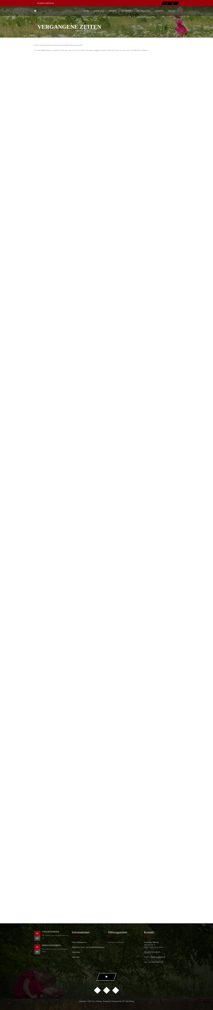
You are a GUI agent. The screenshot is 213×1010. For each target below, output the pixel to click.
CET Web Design (128, 1001)
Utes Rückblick (50, 932)
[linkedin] (175, 3)
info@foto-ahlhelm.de (45, 3)
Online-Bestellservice (79, 942)
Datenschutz (76, 952)
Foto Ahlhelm (97, 1001)
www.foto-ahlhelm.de (155, 962)
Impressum (76, 957)
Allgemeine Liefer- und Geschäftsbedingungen (88, 947)
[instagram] (170, 3)
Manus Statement (51, 945)
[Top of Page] (206, 1003)
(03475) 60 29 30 (154, 952)
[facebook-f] (164, 3)
